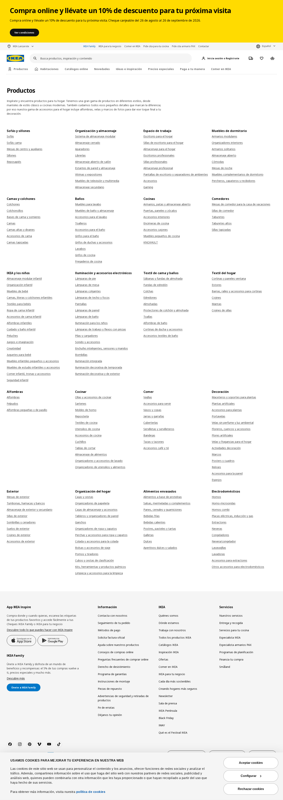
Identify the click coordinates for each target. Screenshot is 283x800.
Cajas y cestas (84, 497)
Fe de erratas (106, 707)
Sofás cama (14, 142)
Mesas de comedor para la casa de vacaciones (241, 204)
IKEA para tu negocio (110, 46)
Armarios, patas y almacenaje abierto (167, 204)
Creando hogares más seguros (178, 689)
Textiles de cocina (86, 422)
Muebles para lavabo (88, 204)
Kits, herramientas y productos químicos (100, 567)
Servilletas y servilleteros (158, 429)
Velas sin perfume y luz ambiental (233, 422)
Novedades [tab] (102, 69)
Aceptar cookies (251, 762)
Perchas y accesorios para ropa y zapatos (101, 535)
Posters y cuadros (223, 461)
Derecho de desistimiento (114, 667)
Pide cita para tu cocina (156, 46)
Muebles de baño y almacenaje (94, 210)
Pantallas (81, 304)
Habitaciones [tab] (49, 69)
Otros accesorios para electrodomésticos (238, 567)
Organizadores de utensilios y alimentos (100, 467)
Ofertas (163, 659)
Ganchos (80, 522)
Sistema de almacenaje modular (95, 136)
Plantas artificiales (223, 403)
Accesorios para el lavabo (91, 217)
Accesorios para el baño (90, 229)
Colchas (148, 291)
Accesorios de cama (19, 236)
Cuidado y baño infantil (21, 329)
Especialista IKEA (229, 637)
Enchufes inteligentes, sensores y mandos (101, 348)
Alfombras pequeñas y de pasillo (27, 410)
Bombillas (81, 355)
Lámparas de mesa (87, 285)
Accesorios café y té (156, 448)
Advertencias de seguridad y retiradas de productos (123, 698)
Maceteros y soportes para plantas (234, 397)
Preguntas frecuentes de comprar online (123, 659)
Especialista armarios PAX (235, 645)
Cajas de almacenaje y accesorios (96, 509)
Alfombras (13, 397)
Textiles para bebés (19, 304)
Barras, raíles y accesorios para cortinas (237, 291)
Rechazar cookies (251, 789)
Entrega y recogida (231, 623)
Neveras (217, 528)
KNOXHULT (150, 242)
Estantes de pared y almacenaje (95, 168)
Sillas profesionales (155, 162)
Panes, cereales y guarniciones (162, 509)
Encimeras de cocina (156, 223)
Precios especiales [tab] (161, 69)
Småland (224, 667)
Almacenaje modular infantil (24, 278)
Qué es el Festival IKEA (173, 732)
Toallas (147, 316)
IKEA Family (89, 46)
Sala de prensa (168, 703)
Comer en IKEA (132, 46)
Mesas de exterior (18, 497)
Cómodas (218, 162)
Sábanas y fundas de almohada (163, 278)
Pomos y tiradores (86, 554)
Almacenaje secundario (89, 187)
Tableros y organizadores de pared (96, 516)
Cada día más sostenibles (175, 681)
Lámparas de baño (87, 316)
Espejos (217, 480)
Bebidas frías (151, 516)
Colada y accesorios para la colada (96, 541)
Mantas (216, 304)
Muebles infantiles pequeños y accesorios (33, 361)
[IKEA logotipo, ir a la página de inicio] (15, 58)
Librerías (80, 155)
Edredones (150, 297)
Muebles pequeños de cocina (161, 236)
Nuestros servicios (231, 615)
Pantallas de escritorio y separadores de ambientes (175, 174)
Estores (216, 285)
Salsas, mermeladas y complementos (166, 503)
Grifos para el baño (87, 236)
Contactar (203, 46)
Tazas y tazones (153, 441)
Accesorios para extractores (229, 560)
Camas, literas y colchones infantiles (29, 297)
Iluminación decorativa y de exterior (97, 374)
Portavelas (218, 416)
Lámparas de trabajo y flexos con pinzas (100, 329)
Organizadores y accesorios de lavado (99, 461)
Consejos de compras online (115, 652)
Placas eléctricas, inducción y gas (232, 516)
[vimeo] (39, 744)
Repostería (82, 416)
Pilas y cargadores (86, 335)
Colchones (13, 204)
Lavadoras (218, 554)
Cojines (216, 297)
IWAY (162, 725)
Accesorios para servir (157, 403)
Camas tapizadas (17, 242)
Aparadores (82, 149)
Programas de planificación (236, 652)
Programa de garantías (112, 674)
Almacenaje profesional (158, 168)
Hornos (216, 497)
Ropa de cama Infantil (20, 310)
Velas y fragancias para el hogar (231, 441)
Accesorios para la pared (227, 473)
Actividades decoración (226, 448)
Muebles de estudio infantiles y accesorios (33, 367)
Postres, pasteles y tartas (159, 528)
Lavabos (80, 249)
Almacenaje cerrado (87, 142)
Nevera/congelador (224, 541)
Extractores (219, 522)
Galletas (148, 535)
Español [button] (266, 46)
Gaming (148, 187)
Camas (11, 223)
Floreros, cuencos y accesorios (231, 429)
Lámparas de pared (87, 310)
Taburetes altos (222, 223)
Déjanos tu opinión (110, 715)
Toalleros (81, 223)
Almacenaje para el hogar (159, 149)
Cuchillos (80, 441)
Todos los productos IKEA (175, 637)
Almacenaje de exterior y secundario (29, 509)
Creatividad (14, 348)
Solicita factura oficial (111, 637)
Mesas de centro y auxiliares (24, 149)
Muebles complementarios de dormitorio (237, 174)
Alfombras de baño (155, 323)
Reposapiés (14, 162)
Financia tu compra (231, 659)
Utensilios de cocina (87, 429)
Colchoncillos (15, 210)
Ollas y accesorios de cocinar (93, 397)
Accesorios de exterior (21, 541)
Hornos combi (220, 509)
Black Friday (166, 718)
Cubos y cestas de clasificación (94, 560)
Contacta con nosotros (112, 615)
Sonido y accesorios (87, 342)
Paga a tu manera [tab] (192, 69)
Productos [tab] (21, 69)
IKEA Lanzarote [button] (21, 46)
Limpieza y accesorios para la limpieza (99, 573)
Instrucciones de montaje (114, 681)
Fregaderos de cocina (88, 261)
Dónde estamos (169, 623)
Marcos (216, 454)
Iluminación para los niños (91, 323)
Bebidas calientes (154, 522)
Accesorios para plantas (227, 410)
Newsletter (166, 696)
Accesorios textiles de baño (160, 335)
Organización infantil (19, 285)
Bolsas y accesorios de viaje (92, 547)
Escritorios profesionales (158, 155)
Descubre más (16, 678)
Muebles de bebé (17, 291)
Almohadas (150, 304)
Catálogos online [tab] (76, 69)
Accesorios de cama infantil (24, 316)
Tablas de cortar (85, 448)
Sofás (10, 136)
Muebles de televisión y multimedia (97, 181)
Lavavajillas (219, 547)
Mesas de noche (222, 168)
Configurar (248, 775)
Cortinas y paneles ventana (229, 278)
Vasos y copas (152, 410)
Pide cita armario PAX (183, 46)
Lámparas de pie (85, 278)
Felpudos (12, 403)
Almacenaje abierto (224, 155)
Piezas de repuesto (110, 689)
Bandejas (149, 435)
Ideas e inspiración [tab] (129, 69)
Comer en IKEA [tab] (221, 69)
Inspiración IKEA (169, 652)
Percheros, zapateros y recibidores (233, 181)
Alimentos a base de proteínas (162, 497)
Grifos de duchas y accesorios (93, 242)
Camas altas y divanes (21, 229)
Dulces (147, 541)
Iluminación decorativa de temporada (98, 367)
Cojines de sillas (222, 310)
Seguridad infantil (17, 380)
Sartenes (80, 403)
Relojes (216, 467)
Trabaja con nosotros (172, 630)
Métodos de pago (109, 630)
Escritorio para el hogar (158, 136)
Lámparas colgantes (88, 291)
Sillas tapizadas (221, 229)
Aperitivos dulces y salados (160, 547)
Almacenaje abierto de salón (93, 162)
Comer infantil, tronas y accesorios (29, 374)
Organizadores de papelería (92, 503)
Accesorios (150, 181)
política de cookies (90, 791)
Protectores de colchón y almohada (165, 310)
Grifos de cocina (85, 255)
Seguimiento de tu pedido (114, 623)
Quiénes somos (168, 615)
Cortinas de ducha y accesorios (163, 329)
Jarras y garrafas (153, 416)
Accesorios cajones (155, 229)
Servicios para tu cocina (234, 630)
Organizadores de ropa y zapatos (96, 528)
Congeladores (220, 535)
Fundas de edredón (155, 285)
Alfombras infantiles (19, 323)
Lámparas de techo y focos (92, 297)
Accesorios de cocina (88, 435)
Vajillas (147, 397)
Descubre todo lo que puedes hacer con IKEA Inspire (40, 630)
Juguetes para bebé (19, 355)
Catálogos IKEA (168, 645)
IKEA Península (168, 710)
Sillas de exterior (17, 516)
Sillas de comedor (223, 210)
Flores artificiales (222, 435)
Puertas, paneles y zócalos (160, 210)
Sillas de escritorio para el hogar (163, 142)
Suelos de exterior (18, 528)
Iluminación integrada (88, 361)
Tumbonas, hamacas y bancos (26, 503)
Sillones (11, 155)
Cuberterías (150, 422)
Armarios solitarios (223, 149)
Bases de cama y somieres (23, 217)
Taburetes (218, 217)
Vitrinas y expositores (88, 174)
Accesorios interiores (156, 217)
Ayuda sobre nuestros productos (118, 645)
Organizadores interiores (227, 142)
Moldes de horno (85, 410)
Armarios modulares (224, 136)
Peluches (12, 335)
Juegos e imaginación (20, 342)
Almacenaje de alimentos (91, 454)
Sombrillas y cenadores (21, 522)
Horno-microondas (223, 503)
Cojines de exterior (18, 535)
